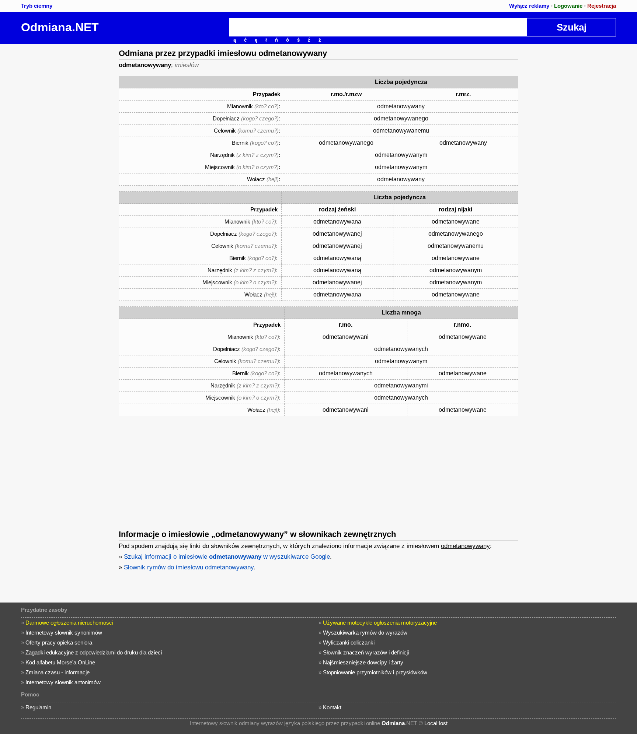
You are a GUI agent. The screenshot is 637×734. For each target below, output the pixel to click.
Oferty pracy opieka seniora (58, 642)
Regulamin (38, 707)
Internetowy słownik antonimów (63, 682)
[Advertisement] (57, 154)
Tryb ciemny (36, 6)
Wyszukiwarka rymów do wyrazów (365, 632)
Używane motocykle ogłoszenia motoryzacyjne (380, 622)
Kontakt (332, 707)
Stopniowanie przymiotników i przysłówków (375, 672)
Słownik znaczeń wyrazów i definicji (366, 652)
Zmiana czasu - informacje (57, 672)
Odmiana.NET (60, 27)
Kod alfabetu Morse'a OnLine (60, 662)
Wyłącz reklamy (529, 6)
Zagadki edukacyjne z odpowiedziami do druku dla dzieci (93, 652)
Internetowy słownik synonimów (63, 632)
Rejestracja (601, 6)
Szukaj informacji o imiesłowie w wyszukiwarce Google (227, 556)
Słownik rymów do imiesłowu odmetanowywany (189, 567)
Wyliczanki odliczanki (349, 642)
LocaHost (436, 723)
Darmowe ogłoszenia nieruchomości (69, 622)
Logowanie (568, 6)
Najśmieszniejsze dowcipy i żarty (363, 662)
